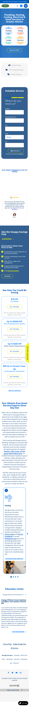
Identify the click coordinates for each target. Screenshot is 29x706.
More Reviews (7, 239)
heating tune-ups (11, 539)
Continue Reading (18, 632)
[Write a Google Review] (11, 198)
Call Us (21, 6)
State (6, 133)
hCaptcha (21, 154)
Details (15, 151)
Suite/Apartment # (10, 117)
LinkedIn (21, 673)
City (6, 125)
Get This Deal (14, 307)
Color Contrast (21, 690)
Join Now (7, 276)
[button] (26, 207)
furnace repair (9, 534)
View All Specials (14, 390)
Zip (6, 141)
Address (7, 109)
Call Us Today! (14, 50)
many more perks (13, 271)
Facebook (8, 673)
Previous (1, 533)
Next (27, 533)
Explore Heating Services (14, 559)
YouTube (17, 673)
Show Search (17, 6)
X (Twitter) (12, 673)
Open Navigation (26, 6)
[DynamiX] (14, 686)
